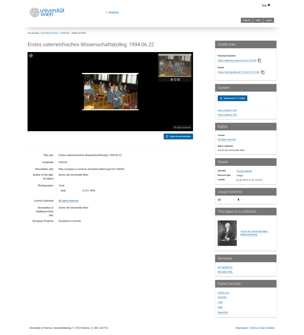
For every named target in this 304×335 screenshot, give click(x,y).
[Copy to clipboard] (259, 60)
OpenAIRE (223, 312)
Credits (270, 327)
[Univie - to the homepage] (47, 21)
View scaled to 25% (227, 114)
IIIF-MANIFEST (225, 267)
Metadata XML (225, 272)
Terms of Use (257, 327)
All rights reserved (68, 200)
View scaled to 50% (227, 110)
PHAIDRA (113, 12)
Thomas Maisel (244, 171)
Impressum (242, 327)
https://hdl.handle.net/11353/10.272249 (239, 72)
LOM (220, 302)
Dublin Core (223, 292)
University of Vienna (49, 33)
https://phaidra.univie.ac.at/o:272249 (237, 60)
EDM (220, 307)
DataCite (222, 297)
